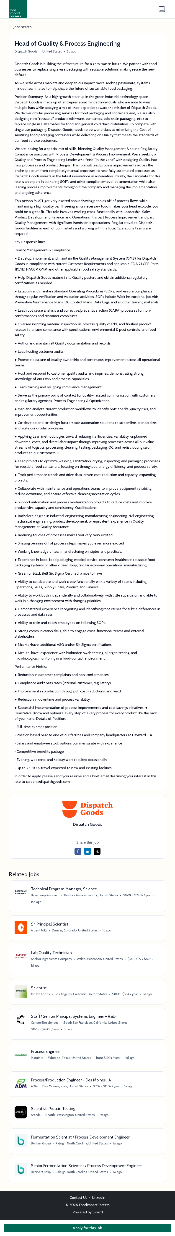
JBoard (98, 1212)
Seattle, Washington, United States (70, 1115)
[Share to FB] (78, 851)
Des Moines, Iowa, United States (65, 1086)
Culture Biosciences (45, 1022)
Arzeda (36, 1115)
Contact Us (78, 1197)
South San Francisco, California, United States (95, 1022)
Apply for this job (87, 1228)
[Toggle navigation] (161, 9)
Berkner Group (41, 1143)
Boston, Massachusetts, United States (91, 895)
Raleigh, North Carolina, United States (82, 1143)
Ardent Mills (39, 930)
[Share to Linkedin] (87, 851)
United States (52, 51)
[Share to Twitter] (97, 851)
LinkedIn (98, 1197)
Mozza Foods (40, 994)
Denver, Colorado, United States (75, 930)
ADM (34, 1086)
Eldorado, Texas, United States (69, 1058)
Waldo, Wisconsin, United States (100, 959)
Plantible (37, 1058)
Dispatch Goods (26, 51)
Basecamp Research (45, 895)
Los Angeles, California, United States (81, 994)
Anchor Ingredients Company (51, 959)
